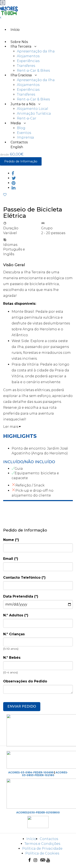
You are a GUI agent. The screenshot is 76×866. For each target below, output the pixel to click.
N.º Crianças (14, 634)
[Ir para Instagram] (36, 860)
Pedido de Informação (20, 161)
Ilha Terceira (21, 46)
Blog (21, 128)
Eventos (24, 133)
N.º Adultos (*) (15, 615)
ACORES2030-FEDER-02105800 (38, 812)
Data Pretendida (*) (20, 596)
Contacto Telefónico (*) (24, 577)
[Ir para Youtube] (49, 860)
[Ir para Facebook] (30, 860)
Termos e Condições (42, 844)
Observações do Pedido (25, 681)
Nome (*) (11, 540)
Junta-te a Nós (23, 104)
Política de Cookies (42, 853)
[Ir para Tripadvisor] (42, 860)
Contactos (49, 839)
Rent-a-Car (26, 118)
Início (15, 30)
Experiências (28, 61)
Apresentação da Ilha (36, 51)
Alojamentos (28, 56)
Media (16, 123)
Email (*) (10, 559)
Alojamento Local (32, 109)
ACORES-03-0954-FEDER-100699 (30, 772)
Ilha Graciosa (21, 75)
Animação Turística (34, 113)
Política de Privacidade (42, 848)
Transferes (26, 66)
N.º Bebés (11, 658)
